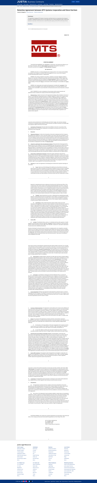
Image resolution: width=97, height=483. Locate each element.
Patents (49, 470)
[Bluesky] (29, 481)
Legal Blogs (50, 466)
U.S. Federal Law (20, 462)
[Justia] (22, 2)
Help (60, 481)
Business (50, 447)
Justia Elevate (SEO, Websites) (69, 469)
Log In (73, 1)
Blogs (65, 456)
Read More (30, 23)
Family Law (35, 456)
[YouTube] (23, 481)
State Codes (35, 466)
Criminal (34, 450)
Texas (34, 474)
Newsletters (51, 4)
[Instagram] (26, 481)
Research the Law (33, 4)
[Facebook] (25, 481)
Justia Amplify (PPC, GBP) (69, 470)
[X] (30, 481)
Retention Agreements (38, 12)
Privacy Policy (71, 481)
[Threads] (27, 481)
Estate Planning (36, 455)
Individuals (35, 447)
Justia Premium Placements (69, 467)
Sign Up (77, 1)
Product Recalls (51, 469)
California (35, 469)
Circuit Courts (19, 470)
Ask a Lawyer (26, 4)
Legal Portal (53, 481)
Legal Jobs (50, 464)
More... (18, 460)
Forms (21, 6)
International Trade (52, 455)
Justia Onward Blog (67, 472)
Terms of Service (65, 481)
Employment (50, 451)
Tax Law (50, 458)
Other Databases (52, 462)
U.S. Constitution (20, 464)
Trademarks (50, 472)
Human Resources (29, 12)
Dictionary (66, 448)
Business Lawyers (20, 450)
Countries (50, 474)
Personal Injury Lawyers (21, 458)
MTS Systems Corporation (34, 6)
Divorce (34, 451)
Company (57, 481)
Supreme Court (20, 469)
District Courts (20, 472)
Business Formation (52, 448)
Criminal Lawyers (20, 451)
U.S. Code (19, 466)
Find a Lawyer (20, 4)
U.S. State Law (36, 462)
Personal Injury (36, 458)
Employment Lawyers (21, 453)
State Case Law (36, 467)
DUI (33, 453)
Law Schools (39, 4)
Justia (18, 6)
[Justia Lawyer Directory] (32, 481)
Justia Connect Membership (69, 464)
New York (35, 472)
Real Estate (50, 456)
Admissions (66, 450)
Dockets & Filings (20, 474)
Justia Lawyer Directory (68, 466)
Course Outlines (67, 453)
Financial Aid (66, 451)
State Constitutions (36, 464)
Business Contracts (26, 6)
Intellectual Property (52, 453)
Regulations (19, 467)
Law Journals (66, 455)
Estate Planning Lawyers (21, 455)
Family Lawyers (20, 456)
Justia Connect (47, 481)
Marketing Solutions (58, 4)
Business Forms (51, 467)
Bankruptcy (35, 448)
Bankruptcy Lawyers (21, 448)
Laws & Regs (45, 4)
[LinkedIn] (22, 481)
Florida (34, 470)
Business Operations (52, 450)
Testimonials (66, 474)
